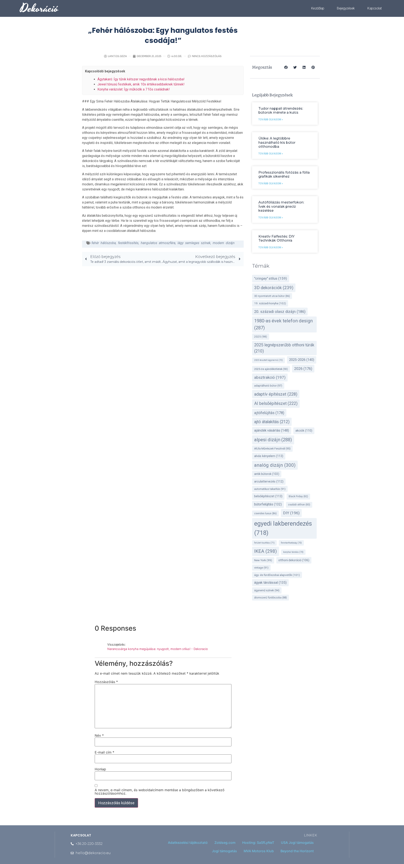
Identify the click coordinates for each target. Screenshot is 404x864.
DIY (291, 513)
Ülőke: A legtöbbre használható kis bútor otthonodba (276, 142)
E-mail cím (104, 752)
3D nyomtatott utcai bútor (272, 296)
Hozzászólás (106, 681)
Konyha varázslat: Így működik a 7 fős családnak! (133, 89)
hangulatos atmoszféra (158, 243)
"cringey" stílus (270, 278)
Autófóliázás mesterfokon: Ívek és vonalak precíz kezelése (281, 206)
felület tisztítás (264, 542)
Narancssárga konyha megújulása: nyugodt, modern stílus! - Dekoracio (157, 649)
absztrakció (270, 377)
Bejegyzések (346, 8)
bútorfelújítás (268, 504)
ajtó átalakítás (272, 421)
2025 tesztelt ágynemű (268, 360)
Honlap (100, 769)
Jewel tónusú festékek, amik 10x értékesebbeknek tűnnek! (141, 84)
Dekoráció (39, 8)
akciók (303, 430)
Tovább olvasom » (270, 119)
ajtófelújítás (269, 413)
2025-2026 (301, 360)
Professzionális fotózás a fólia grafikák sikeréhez (284, 174)
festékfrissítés (128, 243)
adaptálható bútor (268, 385)
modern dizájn (224, 243)
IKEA (265, 551)
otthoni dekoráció (293, 560)
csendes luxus (265, 513)
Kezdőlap (317, 8)
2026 (303, 368)
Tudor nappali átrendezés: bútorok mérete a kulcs (280, 110)
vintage (261, 567)
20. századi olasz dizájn (280, 311)
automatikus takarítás (270, 488)
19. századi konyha (270, 303)
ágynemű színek (266, 590)
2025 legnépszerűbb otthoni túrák (284, 348)
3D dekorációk (273, 287)
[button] (286, 67)
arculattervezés (268, 481)
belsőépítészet (268, 496)
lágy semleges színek (194, 243)
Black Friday (298, 496)
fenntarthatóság (291, 542)
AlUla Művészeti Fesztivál (272, 448)
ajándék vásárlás (271, 430)
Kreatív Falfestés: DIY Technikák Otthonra (276, 238)
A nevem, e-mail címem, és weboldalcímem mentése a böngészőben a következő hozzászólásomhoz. (160, 791)
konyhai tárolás (293, 552)
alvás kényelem (268, 456)
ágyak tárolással (270, 583)
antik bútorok (266, 474)
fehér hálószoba (104, 243)
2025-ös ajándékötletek (271, 369)
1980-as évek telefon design (283, 324)
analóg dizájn (275, 465)
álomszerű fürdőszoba (270, 597)
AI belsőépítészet (276, 403)
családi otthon (299, 504)
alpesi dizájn (273, 439)
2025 (260, 336)
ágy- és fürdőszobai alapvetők (277, 575)
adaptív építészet (275, 394)
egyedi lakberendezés (283, 528)
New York (263, 560)
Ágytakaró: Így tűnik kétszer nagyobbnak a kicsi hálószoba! (141, 79)
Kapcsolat (374, 8)
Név (99, 735)
